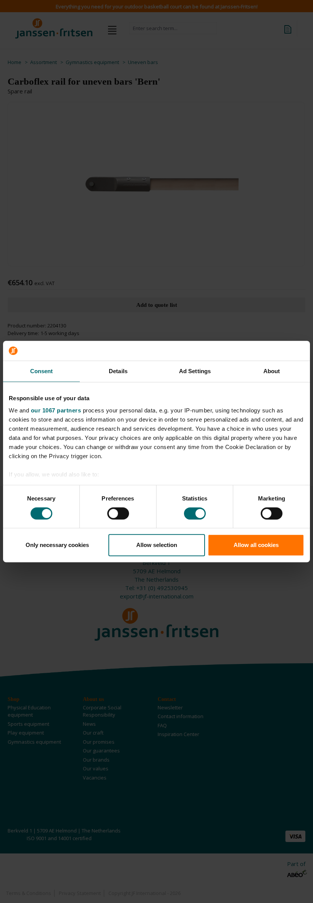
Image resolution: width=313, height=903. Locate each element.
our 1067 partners (56, 410)
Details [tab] (118, 371)
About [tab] (271, 371)
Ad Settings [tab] (195, 371)
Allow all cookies (256, 545)
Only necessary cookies (57, 545)
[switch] (118, 513)
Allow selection (156, 545)
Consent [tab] (41, 371)
